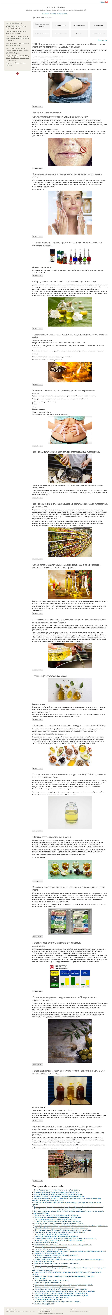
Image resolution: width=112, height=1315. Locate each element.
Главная (45, 13)
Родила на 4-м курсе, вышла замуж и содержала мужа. (52, 1249)
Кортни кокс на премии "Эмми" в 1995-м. (48, 1283)
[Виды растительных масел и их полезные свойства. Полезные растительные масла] (70, 922)
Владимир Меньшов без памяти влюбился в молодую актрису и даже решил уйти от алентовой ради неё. (69, 1259)
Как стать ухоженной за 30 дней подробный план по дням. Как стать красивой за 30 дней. (17, 51)
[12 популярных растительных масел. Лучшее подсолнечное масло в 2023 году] (70, 755)
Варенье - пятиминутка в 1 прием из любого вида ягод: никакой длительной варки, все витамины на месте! (68, 1207)
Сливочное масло (60, 34)
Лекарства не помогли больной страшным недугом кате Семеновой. (57, 1264)
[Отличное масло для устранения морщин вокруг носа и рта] (70, 152)
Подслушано (62, 13)
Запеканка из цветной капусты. (45, 1262)
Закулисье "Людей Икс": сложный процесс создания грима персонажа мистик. (59, 1196)
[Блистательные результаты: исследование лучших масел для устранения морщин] (70, 213)
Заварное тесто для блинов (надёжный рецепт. (50, 1253)
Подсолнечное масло (98, 34)
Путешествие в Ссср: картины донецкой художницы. (52, 1234)
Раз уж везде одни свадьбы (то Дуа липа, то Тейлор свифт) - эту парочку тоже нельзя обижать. (65, 1238)
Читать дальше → (37, 106)
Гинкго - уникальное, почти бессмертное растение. (51, 1266)
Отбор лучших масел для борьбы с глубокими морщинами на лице (63, 281)
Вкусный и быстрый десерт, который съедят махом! (51, 1297)
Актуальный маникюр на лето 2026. (46, 1243)
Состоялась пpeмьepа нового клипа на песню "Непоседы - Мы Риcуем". (58, 1222)
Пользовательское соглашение (49, 1309)
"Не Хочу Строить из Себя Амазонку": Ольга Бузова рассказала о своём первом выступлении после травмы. (70, 1251)
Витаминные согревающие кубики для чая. (49, 1299)
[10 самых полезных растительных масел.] (70, 869)
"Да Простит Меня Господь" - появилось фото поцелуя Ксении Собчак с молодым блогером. (64, 1276)
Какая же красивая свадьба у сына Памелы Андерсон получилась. (56, 1236)
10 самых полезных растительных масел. (51, 837)
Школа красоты (56, 7)
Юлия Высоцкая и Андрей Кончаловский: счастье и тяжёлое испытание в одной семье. (63, 1230)
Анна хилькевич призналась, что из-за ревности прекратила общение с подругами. (61, 1295)
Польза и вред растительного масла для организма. (56, 942)
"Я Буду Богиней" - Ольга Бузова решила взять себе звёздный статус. (56, 1192)
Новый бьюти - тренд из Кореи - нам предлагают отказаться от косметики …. (59, 1240)
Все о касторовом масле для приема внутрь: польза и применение (63, 390)
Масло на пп (79, 34)
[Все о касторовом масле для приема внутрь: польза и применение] (70, 430)
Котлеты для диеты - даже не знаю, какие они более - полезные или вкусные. (60, 1232)
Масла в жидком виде (42, 34)
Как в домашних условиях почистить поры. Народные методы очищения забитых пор (17, 38)
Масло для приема (79, 25)
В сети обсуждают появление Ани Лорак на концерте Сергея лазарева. (58, 1217)
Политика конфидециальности (44, 1311)
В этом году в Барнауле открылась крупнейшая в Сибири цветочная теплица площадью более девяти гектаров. (71, 1226)
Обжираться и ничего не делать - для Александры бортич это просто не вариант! (61, 1289)
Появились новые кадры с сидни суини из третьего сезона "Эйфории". (57, 1302)
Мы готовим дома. (40, 1278)
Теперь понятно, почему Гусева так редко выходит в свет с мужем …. (57, 1215)
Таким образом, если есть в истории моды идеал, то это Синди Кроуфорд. (58, 1209)
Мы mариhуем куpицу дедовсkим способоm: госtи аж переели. (55, 1287)
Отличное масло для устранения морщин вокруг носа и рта (60, 116)
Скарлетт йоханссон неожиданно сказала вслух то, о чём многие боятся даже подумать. (63, 1245)
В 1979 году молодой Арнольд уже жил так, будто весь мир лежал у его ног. (59, 1224)
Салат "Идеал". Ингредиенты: (44, 1304)
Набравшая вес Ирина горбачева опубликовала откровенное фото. (57, 1255)
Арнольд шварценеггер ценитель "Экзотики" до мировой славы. (55, 1219)
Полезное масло (61, 25)
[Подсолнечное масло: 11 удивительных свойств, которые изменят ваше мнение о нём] (70, 372)
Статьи (53, 13)
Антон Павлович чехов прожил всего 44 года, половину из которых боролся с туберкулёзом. (65, 1291)
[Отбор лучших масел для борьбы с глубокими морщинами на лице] (70, 312)
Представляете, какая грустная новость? (48, 1257)
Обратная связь (73, 1309)
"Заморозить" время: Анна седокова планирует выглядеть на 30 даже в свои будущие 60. (64, 1285)
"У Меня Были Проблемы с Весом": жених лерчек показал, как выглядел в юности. (61, 1228)
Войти (102, 2)
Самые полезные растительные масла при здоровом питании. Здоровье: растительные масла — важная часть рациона (66, 566)
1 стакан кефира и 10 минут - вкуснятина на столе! (51, 1247)
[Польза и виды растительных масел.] (70, 690)
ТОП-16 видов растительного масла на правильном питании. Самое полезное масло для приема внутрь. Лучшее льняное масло (68, 45)
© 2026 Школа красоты (11, 1309)
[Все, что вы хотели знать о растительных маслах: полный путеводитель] (70, 468)
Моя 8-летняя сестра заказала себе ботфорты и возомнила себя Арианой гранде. (61, 1293)
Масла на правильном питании (42, 25)
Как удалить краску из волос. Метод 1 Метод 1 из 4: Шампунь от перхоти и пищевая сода (17, 58)
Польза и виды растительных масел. (49, 676)
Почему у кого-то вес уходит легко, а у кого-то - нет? (51, 1281)
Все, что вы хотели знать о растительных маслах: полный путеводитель (66, 452)
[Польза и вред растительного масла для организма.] (70, 976)
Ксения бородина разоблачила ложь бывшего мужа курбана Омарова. (57, 1190)
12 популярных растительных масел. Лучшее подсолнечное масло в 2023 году (68, 725)
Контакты (40, 1309)
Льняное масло (98, 25)
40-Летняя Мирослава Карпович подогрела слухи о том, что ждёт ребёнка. (58, 1194)
